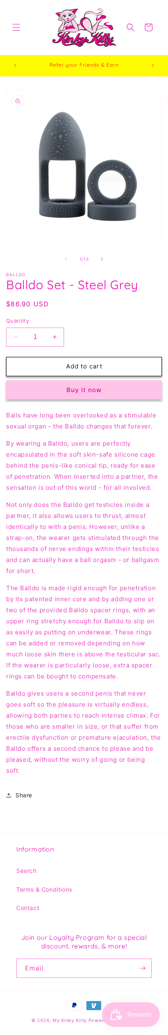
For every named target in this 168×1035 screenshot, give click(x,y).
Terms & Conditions (44, 889)
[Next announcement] (153, 65)
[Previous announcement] (15, 65)
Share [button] (23, 795)
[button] (16, 27)
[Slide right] (102, 259)
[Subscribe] (142, 968)
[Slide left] (66, 259)
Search (26, 870)
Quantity (17, 320)
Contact (27, 907)
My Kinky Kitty (70, 1020)
